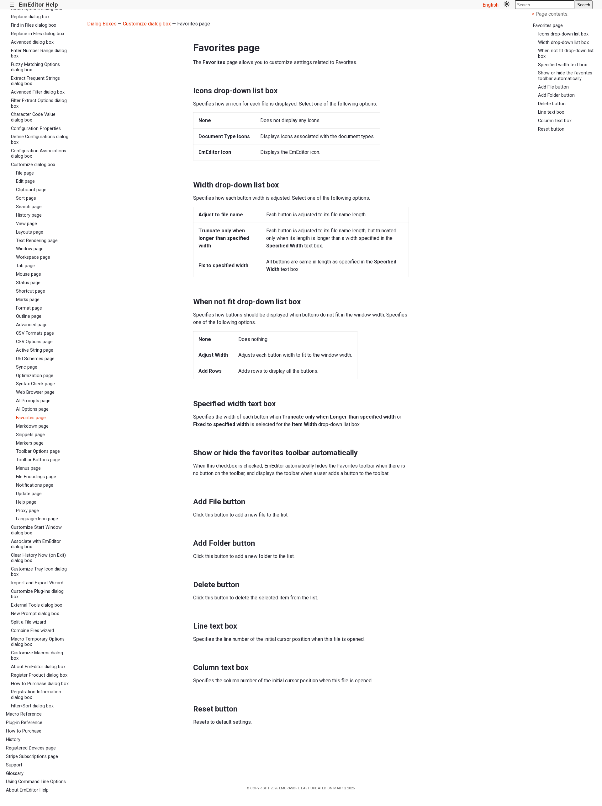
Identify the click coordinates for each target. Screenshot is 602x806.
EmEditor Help (38, 4)
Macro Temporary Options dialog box (38, 641)
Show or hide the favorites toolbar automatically (565, 75)
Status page (28, 282)
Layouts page (29, 232)
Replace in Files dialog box (37, 33)
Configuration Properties (36, 128)
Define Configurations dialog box (39, 139)
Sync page (26, 367)
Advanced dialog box (32, 42)
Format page (29, 308)
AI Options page (32, 409)
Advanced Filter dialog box (38, 92)
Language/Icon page (37, 519)
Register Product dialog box (39, 675)
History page (29, 215)
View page (26, 223)
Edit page (25, 181)
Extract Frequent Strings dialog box (35, 81)
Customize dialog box (33, 164)
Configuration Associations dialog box (38, 153)
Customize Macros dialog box (37, 655)
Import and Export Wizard (37, 583)
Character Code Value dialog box (33, 117)
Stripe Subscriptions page (32, 756)
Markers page (30, 443)
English (491, 5)
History (13, 739)
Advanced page (32, 324)
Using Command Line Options (36, 781)
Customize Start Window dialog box (36, 530)
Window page (30, 249)
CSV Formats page (35, 333)
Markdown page (32, 426)
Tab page (25, 265)
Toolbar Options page (38, 451)
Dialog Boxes (102, 24)
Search (583, 5)
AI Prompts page (33, 400)
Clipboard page (31, 189)
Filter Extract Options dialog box (39, 103)
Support (14, 765)
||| (12, 5)
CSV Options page (34, 341)
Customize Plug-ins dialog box (37, 594)
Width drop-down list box (563, 42)
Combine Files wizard (32, 630)
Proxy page (27, 510)
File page (25, 173)
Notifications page (34, 485)
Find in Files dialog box (33, 25)
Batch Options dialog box (36, 8)
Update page (29, 493)
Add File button (553, 87)
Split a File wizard (28, 622)
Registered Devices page (31, 748)
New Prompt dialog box (35, 613)
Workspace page (33, 257)
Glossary (15, 773)
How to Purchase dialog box (40, 683)
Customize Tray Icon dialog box (39, 571)
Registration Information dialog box (36, 694)
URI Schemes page (35, 358)
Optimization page (34, 375)
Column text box (555, 120)
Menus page (28, 468)
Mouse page (28, 274)
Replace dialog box (30, 16)
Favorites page (31, 417)
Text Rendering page (37, 240)
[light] (507, 4)
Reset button (551, 129)
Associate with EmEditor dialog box (36, 544)
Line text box (551, 112)
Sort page (26, 198)
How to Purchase (23, 731)
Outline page (28, 316)
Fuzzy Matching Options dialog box (35, 67)
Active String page (34, 350)
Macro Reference (24, 714)
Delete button (552, 103)
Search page (29, 206)
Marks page (28, 299)
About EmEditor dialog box (38, 666)
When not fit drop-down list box (566, 53)
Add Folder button (556, 95)
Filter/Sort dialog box (32, 706)
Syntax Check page (35, 384)
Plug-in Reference (24, 722)
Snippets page (30, 434)
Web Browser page (35, 392)
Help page (26, 502)
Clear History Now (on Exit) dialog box (38, 558)
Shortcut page (30, 291)
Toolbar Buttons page (38, 460)
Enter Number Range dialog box (39, 53)
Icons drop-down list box (563, 34)
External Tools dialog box (36, 605)
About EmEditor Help (27, 790)
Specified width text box (562, 65)
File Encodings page (36, 476)
